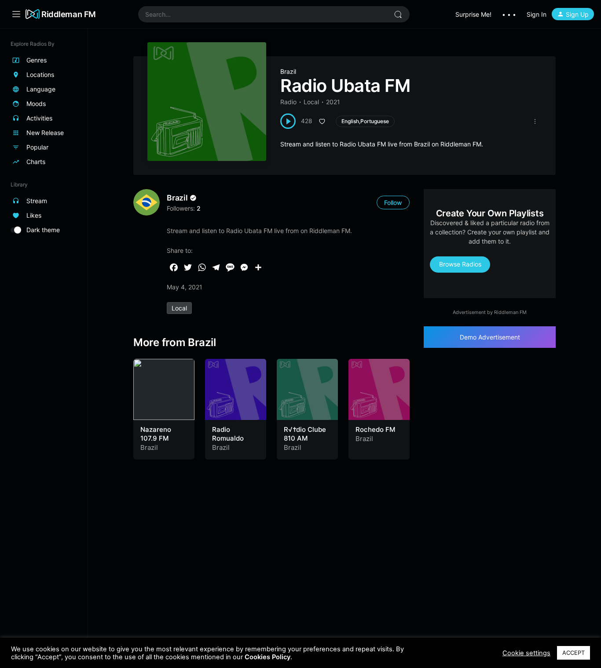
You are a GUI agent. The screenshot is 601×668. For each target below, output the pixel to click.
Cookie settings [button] (526, 653)
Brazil (288, 71)
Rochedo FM (375, 429)
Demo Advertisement (490, 337)
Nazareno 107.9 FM (155, 433)
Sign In (536, 14)
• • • (509, 14)
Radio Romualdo (228, 433)
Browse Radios (460, 264)
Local (311, 102)
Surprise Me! (473, 14)
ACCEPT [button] (573, 652)
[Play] (288, 121)
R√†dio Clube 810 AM (305, 433)
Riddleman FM (68, 14)
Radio (288, 102)
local (179, 308)
